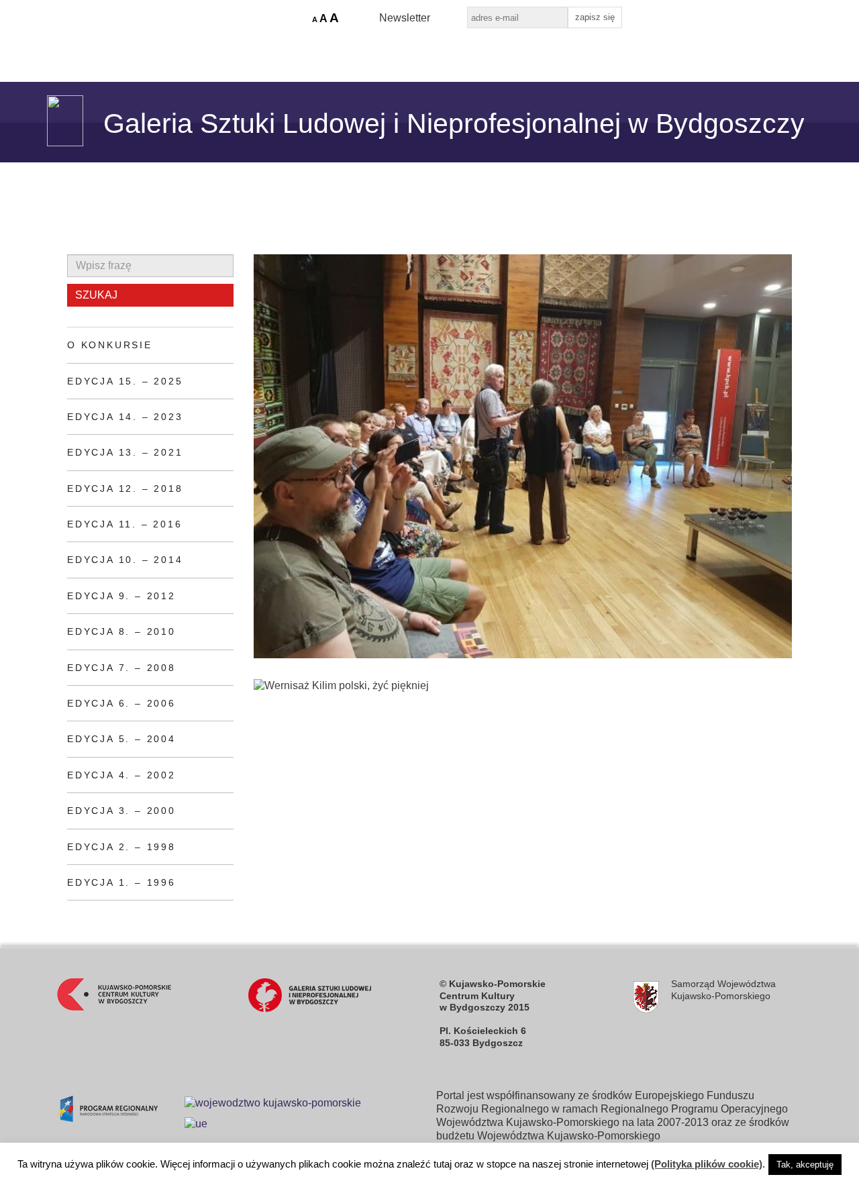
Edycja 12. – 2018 (125, 488)
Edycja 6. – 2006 (121, 703)
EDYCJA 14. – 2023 (125, 416)
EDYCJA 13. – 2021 (125, 452)
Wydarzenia (260, 51)
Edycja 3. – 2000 (121, 810)
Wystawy (179, 51)
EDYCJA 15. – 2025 (125, 381)
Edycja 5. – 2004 (121, 738)
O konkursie (109, 345)
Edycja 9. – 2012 (121, 595)
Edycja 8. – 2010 (121, 631)
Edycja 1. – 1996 (121, 882)
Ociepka (451, 51)
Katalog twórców (360, 51)
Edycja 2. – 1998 (121, 846)
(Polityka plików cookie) (706, 1164)
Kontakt (521, 51)
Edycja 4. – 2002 (121, 775)
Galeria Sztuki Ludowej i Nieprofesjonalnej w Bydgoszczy (454, 123)
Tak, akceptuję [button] (804, 1165)
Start (115, 51)
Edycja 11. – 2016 (125, 524)
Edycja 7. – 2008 (121, 667)
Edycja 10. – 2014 (125, 559)
